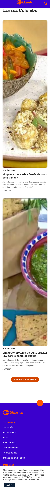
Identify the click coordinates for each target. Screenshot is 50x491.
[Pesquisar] (45, 4)
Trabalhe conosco (11, 448)
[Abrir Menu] (4, 4)
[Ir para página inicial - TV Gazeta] (25, 413)
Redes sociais (10, 432)
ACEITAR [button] (9, 485)
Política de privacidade (14, 458)
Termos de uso (10, 453)
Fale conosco (9, 443)
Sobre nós (8, 427)
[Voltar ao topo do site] (40, 403)
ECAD (6, 437)
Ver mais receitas (25, 379)
